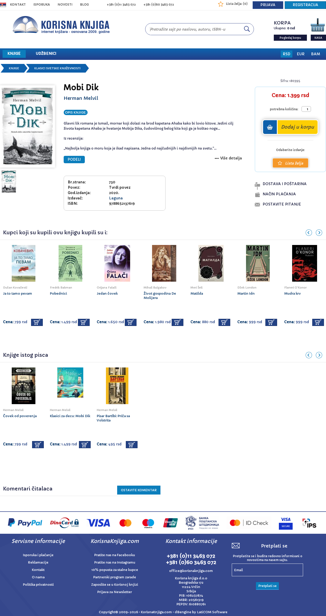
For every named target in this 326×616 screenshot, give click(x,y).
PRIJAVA (268, 5)
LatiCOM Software (212, 612)
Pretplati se (267, 586)
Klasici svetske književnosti (57, 68)
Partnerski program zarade (114, 577)
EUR (301, 54)
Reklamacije (38, 562)
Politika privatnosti (38, 584)
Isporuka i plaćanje (38, 555)
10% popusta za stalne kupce (114, 570)
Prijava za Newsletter (114, 592)
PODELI (74, 159)
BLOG (84, 4)
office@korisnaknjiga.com (191, 571)
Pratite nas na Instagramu (114, 562)
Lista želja (294, 163)
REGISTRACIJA (305, 5)
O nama (38, 577)
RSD (286, 54)
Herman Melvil (81, 98)
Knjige (14, 68)
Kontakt (18, 4)
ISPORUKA (41, 4)
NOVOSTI (65, 4)
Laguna (116, 198)
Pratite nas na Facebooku (114, 555)
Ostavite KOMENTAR (139, 490)
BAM (315, 54)
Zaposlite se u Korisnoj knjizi (114, 584)
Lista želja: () (237, 4)
